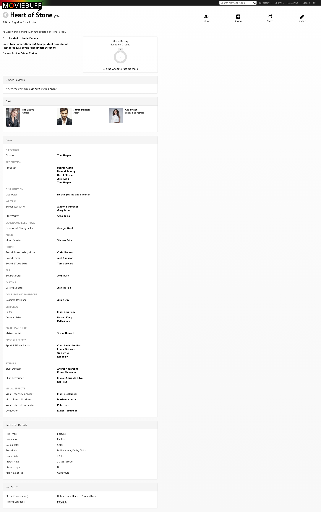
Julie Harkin (64, 287)
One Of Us (63, 353)
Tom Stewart (65, 263)
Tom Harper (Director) (23, 44)
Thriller (33, 53)
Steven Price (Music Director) (38, 47)
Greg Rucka (64, 210)
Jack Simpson (65, 258)
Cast (9, 101)
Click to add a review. (43, 88)
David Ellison (65, 175)
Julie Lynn (63, 178)
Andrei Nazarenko (67, 368)
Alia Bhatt (131, 109)
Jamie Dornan (30, 38)
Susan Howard (65, 333)
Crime (24, 53)
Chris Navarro (65, 252)
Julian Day (63, 300)
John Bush (63, 275)
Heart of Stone (31, 14)
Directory (264, 2)
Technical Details (16, 425)
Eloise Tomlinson (67, 410)
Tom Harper (64, 155)
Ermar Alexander (67, 372)
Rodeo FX (62, 356)
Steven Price (64, 240)
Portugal (62, 501)
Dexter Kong (64, 317)
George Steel (65, 228)
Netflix (61, 194)
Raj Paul (62, 381)
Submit (278, 2)
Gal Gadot (15, 38)
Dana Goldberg (66, 171)
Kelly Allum (63, 321)
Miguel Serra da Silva (70, 378)
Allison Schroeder (67, 206)
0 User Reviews (15, 80)
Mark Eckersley (66, 312)
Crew (9, 140)
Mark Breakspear (67, 394)
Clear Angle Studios (69, 345)
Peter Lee (63, 405)
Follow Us (292, 2)
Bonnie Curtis (65, 167)
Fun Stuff (12, 487)
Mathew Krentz (66, 399)
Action (16, 53)
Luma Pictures (66, 349)
